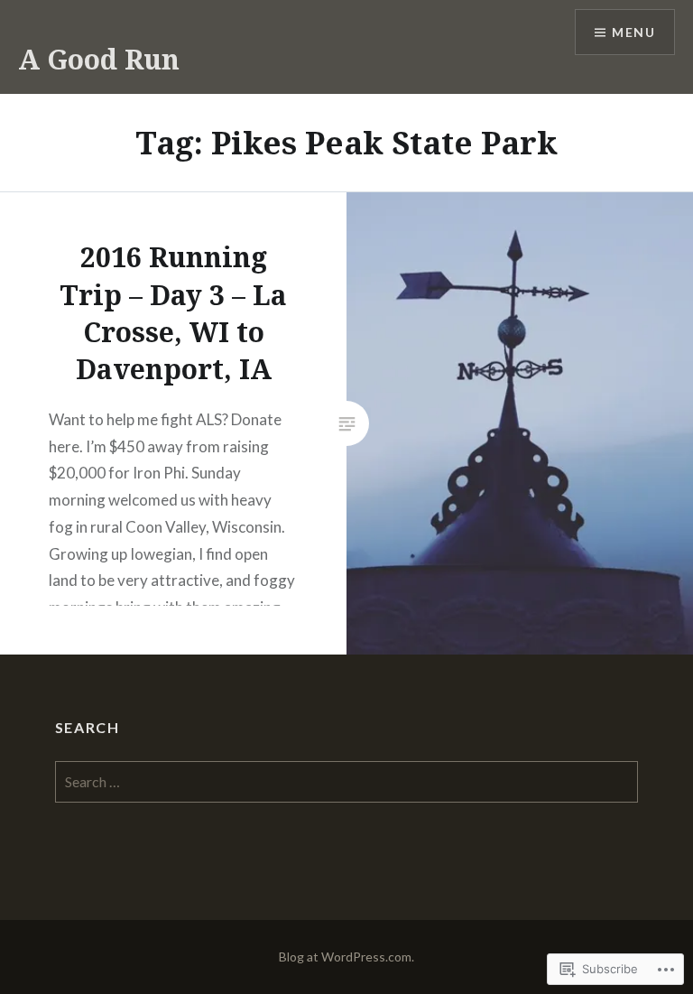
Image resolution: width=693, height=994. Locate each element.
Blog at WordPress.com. (346, 956)
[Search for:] (346, 782)
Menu (633, 32)
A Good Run (99, 59)
